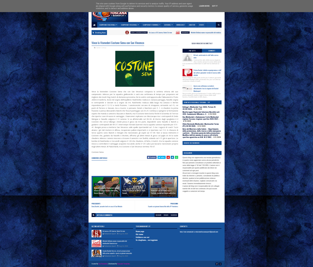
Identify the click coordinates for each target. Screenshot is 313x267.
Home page (140, 231)
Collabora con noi (142, 237)
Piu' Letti (192, 51)
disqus (166, 215)
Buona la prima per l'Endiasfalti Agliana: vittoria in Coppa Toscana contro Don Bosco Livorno (106, 190)
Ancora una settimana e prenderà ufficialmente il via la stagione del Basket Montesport (206, 88)
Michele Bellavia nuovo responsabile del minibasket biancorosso (191, 32)
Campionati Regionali (129, 24)
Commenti (211, 51)
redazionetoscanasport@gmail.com (206, 231)
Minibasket (180, 24)
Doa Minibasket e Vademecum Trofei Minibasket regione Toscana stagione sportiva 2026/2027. (201, 118)
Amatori (192, 24)
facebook (174, 215)
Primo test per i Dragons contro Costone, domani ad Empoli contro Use (163, 191)
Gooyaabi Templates (123, 264)
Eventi (201, 24)
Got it (215, 6)
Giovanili (167, 24)
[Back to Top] (220, 264)
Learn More (204, 6)
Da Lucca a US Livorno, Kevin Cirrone (140, 32)
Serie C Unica (101, 48)
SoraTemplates (103, 264)
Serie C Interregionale (119, 32)
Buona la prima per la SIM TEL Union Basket (133, 191)
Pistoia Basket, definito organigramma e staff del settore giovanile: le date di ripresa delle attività (207, 72)
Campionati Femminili (151, 24)
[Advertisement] (136, 168)
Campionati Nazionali (107, 24)
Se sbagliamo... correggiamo (147, 240)
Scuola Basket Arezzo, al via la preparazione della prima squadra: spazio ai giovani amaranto (117, 252)
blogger (158, 215)
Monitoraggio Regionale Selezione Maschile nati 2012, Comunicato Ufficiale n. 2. (201, 113)
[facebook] (217, 264)
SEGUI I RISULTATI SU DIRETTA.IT (202, 43)
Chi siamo (139, 234)
